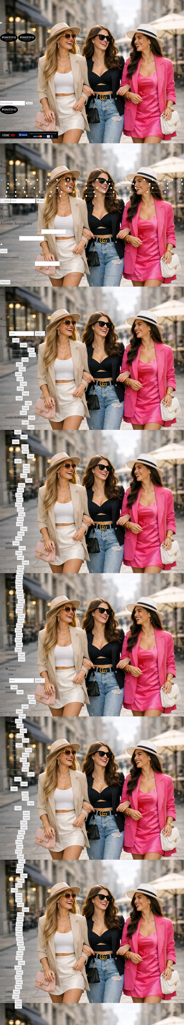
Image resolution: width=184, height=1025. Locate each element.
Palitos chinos (15, 384)
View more (4, 205)
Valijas (13, 538)
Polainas (13, 606)
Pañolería (11, 548)
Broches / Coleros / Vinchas (20, 355)
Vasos (13, 640)
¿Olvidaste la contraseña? (9, 257)
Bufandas (14, 558)
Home (8, 340)
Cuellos (13, 577)
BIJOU (8, 441)
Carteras (13, 500)
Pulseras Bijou (15, 476)
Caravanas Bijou (16, 447)
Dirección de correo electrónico (17, 264)
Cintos (13, 505)
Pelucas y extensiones (18, 403)
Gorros (13, 587)
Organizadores (15, 529)
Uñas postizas (15, 413)
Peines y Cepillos (16, 393)
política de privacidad (133, 276)
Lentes (13, 374)
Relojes (13, 398)
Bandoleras (14, 485)
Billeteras (14, 490)
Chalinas (13, 572)
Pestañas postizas (16, 408)
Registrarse (5, 282)
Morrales (14, 519)
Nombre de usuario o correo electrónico (20, 232)
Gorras (13, 582)
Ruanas (13, 611)
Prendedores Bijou (17, 466)
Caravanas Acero (16, 422)
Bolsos (13, 495)
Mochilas (14, 509)
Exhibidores (14, 369)
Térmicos (11, 620)
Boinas (13, 553)
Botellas (13, 625)
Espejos (13, 364)
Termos (13, 635)
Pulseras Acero (15, 437)
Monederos (14, 514)
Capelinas (14, 567)
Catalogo (11, 654)
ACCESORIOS (12, 345)
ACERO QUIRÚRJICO (16, 417)
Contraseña (9, 238)
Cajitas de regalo (16, 360)
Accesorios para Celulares (19, 350)
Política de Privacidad (12, 152)
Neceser (13, 524)
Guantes (13, 592)
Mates (13, 630)
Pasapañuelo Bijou (17, 471)
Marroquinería (15, 480)
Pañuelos (14, 596)
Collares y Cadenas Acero (19, 427)
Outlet (10, 649)
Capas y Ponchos (16, 563)
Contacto (8, 149)
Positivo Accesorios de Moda (11, 47)
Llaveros (13, 379)
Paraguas (14, 389)
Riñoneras (14, 534)
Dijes (12, 432)
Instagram (10, 29)
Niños (8, 543)
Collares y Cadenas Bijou (19, 456)
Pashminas (14, 601)
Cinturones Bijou (16, 451)
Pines (12, 461)
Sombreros (14, 616)
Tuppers (10, 644)
